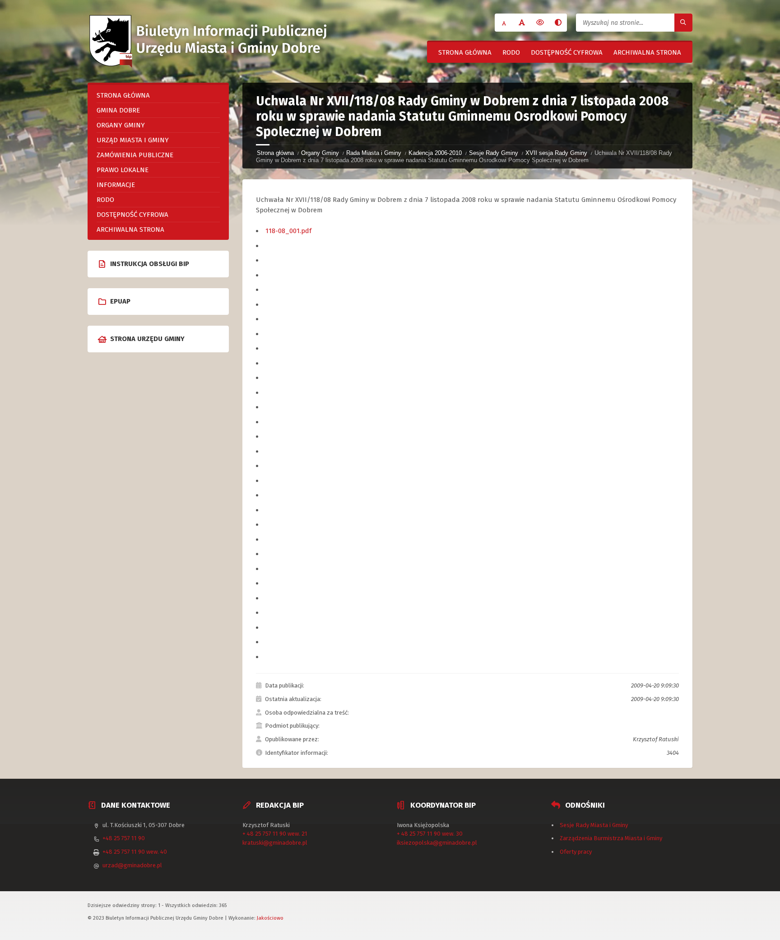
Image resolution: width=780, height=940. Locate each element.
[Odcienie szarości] (558, 23)
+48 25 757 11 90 (123, 838)
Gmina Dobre (118, 110)
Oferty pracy (576, 851)
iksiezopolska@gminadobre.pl (437, 842)
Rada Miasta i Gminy (373, 153)
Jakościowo (270, 918)
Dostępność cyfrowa (567, 52)
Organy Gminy (320, 153)
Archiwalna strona (647, 52)
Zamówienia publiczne (135, 155)
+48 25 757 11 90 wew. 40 (134, 851)
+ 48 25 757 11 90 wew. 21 (274, 833)
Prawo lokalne (123, 170)
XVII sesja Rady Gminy (556, 153)
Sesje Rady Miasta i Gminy (594, 825)
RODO (511, 52)
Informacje (116, 185)
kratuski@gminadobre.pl (274, 842)
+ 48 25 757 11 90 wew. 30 (430, 833)
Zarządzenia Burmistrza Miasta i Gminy (611, 838)
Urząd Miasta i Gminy (133, 140)
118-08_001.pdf (288, 231)
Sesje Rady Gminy (493, 153)
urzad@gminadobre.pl (132, 865)
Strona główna (465, 52)
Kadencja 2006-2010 (435, 153)
